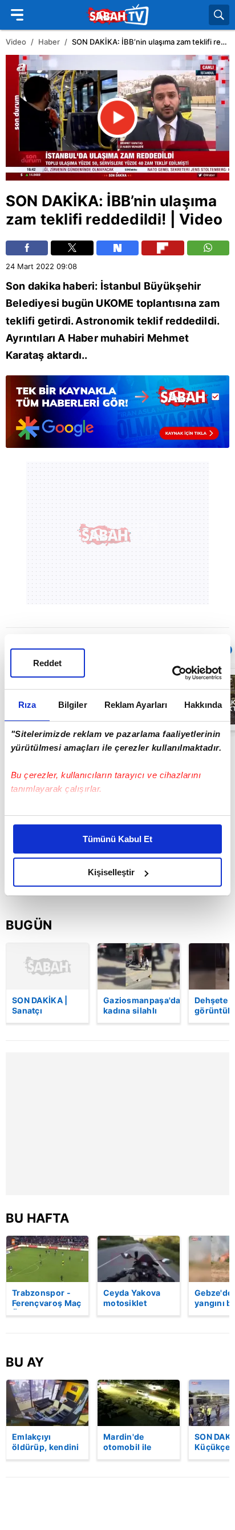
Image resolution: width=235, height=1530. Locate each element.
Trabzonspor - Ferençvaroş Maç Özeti (47, 1298)
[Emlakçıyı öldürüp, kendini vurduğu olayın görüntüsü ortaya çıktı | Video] (47, 1403)
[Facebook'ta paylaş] (27, 248)
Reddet (47, 663)
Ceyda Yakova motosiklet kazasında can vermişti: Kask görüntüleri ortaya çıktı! (132, 1298)
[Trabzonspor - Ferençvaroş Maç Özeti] (47, 1259)
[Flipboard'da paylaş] (162, 248)
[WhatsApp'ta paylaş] (208, 248)
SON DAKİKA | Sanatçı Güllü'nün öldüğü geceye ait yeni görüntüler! (47, 1006)
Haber (49, 41)
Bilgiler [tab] (72, 705)
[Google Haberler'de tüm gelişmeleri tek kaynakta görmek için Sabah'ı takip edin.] (117, 417)
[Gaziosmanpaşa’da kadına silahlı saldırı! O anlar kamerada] (139, 966)
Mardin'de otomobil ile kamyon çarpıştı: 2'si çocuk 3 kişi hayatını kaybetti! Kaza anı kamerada (138, 1442)
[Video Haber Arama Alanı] (219, 15)
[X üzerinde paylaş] (72, 248)
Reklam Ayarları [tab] (136, 705)
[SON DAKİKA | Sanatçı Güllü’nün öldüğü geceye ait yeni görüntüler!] (47, 966)
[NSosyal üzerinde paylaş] (117, 248)
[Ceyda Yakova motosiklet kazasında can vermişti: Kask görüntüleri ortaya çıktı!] (139, 1259)
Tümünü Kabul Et (117, 839)
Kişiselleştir (111, 872)
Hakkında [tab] (203, 705)
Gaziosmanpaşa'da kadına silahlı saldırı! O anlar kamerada (141, 1006)
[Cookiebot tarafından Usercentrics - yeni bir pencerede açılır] (172, 673)
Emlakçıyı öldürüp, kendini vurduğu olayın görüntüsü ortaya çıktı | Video (45, 1442)
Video (16, 41)
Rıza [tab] (27, 705)
